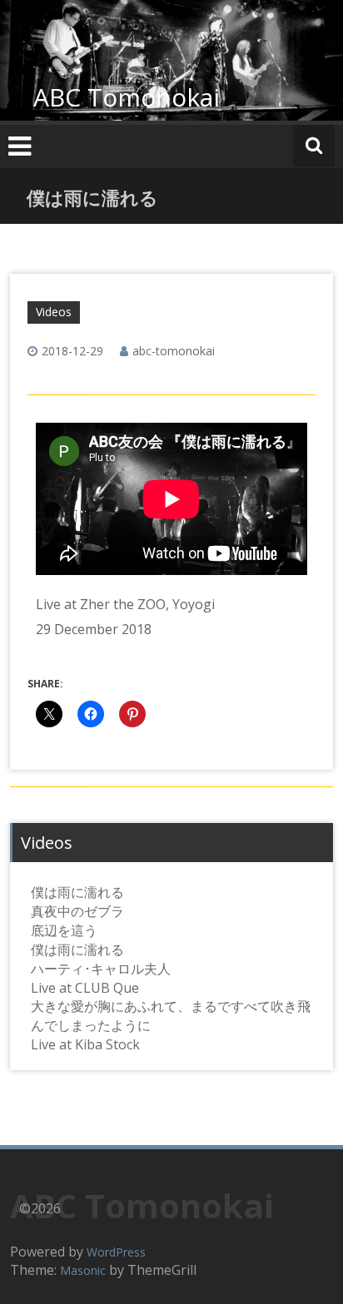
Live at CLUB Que (85, 988)
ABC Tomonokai (126, 97)
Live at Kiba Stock (85, 1044)
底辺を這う (64, 930)
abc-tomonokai (173, 351)
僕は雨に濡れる (77, 892)
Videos (54, 312)
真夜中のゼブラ (77, 911)
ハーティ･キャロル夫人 (101, 968)
